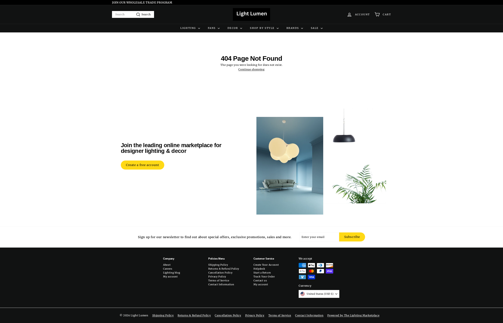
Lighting (188, 28)
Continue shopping (251, 69)
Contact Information (221, 284)
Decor (233, 28)
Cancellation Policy (220, 272)
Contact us (260, 280)
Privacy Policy (217, 276)
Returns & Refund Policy (223, 268)
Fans (212, 28)
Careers (167, 268)
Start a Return (262, 272)
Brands (293, 28)
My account (170, 276)
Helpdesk (259, 268)
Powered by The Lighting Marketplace (353, 315)
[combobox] (133, 14)
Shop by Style (263, 28)
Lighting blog (171, 272)
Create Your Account (266, 264)
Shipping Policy (218, 264)
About (167, 264)
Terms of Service (218, 280)
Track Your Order (264, 276)
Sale (315, 28)
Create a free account (142, 165)
